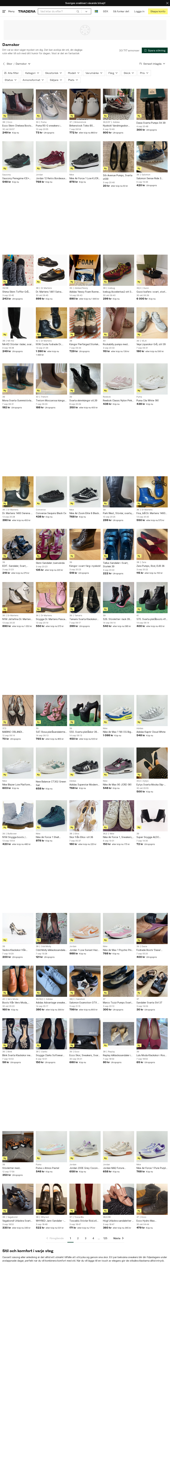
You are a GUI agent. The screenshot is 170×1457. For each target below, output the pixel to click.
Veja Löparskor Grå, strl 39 (151, 344)
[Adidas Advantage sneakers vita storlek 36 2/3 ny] (51, 981)
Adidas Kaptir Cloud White (151, 731)
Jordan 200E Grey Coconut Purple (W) (84, 1168)
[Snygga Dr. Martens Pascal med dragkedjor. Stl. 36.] (51, 597)
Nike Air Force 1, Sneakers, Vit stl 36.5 (117, 837)
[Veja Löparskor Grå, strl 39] (152, 323)
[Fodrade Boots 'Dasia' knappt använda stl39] (152, 928)
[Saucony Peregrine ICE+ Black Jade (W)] (18, 156)
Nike (71, 175)
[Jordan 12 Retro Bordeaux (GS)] (51, 156)
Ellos (77, 834)
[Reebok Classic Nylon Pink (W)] (118, 379)
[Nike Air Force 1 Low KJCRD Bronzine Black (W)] (85, 156)
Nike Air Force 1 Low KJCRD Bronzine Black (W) (84, 178)
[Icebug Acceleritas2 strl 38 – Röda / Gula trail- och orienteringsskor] (118, 270)
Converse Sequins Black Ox (51, 513)
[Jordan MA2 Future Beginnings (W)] (118, 1146)
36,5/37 (106, 122)
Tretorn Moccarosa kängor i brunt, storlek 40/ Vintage (51, 400)
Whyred (45, 1217)
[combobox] (60, 11)
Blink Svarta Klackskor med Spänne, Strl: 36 (17, 1055)
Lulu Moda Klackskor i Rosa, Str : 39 (151, 1055)
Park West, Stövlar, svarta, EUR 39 (117, 513)
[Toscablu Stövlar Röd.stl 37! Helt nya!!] (85, 1199)
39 (37, 122)
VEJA (144, 341)
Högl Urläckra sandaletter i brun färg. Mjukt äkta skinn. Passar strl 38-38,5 (118, 1220)
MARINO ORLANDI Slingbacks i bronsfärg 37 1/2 (16, 732)
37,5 (4, 728)
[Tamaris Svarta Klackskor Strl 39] (85, 597)
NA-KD (10, 341)
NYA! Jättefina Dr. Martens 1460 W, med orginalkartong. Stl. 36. (17, 619)
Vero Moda (12, 999)
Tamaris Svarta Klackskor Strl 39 (83, 619)
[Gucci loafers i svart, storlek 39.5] (152, 270)
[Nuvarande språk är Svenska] (96, 11)
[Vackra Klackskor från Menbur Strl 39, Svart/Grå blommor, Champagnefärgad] (18, 928)
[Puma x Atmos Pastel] (51, 1146)
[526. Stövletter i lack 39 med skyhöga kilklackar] (118, 597)
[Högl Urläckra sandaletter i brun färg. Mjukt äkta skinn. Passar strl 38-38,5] (118, 1199)
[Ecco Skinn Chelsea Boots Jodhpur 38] (18, 104)
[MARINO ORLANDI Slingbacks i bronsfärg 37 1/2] (18, 710)
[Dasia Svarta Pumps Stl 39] (152, 104)
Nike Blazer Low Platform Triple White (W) (16, 784)
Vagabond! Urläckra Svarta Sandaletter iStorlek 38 (17, 1220)
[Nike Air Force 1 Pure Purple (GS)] (152, 1146)
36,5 (105, 834)
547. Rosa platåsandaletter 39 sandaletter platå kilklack (51, 732)
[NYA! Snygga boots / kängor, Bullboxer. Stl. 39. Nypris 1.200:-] (18, 815)
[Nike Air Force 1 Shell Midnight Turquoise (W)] (51, 815)
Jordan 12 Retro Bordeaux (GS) (50, 178)
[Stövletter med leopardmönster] (18, 1146)
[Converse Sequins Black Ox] (51, 491)
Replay (111, 1052)
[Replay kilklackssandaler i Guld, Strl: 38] (118, 1033)
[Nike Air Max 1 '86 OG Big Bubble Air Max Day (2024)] (118, 710)
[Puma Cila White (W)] (152, 379)
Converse (41, 510)
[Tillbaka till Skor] (3, 63)
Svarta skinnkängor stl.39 (83, 400)
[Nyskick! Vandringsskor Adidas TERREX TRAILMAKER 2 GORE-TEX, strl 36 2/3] (118, 104)
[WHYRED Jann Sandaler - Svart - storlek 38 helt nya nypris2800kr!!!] (51, 1199)
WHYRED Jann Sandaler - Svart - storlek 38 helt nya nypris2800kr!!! (50, 1220)
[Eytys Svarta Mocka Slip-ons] (152, 763)
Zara (144, 562)
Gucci (146, 288)
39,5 (138, 288)
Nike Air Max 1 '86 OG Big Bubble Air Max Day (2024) (118, 732)
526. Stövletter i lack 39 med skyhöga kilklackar (116, 619)
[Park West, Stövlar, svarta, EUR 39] (118, 491)
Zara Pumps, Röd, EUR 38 (150, 565)
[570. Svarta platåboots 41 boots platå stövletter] (152, 597)
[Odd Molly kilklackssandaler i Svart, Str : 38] (51, 928)
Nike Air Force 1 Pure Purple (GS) (151, 1168)
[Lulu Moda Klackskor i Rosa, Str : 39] (152, 1033)
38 (3, 122)
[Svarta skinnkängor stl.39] (85, 379)
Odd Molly (46, 946)
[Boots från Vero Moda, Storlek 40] (18, 981)
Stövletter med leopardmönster (11, 1168)
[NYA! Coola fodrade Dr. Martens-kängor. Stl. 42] (51, 323)
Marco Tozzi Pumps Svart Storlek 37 (117, 1002)
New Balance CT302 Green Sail (51, 783)
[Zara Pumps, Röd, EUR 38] (152, 544)
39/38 (5, 288)
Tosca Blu (79, 1217)
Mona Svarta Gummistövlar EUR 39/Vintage (17, 400)
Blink (9, 1052)
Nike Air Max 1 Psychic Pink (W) (118, 950)
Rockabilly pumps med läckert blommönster (115, 344)
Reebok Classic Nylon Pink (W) (117, 400)
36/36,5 (39, 999)
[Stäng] (167, 3)
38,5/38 (107, 1217)
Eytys (146, 781)
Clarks (44, 1052)
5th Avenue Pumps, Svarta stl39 (117, 177)
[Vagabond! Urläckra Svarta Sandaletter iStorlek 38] (18, 1199)
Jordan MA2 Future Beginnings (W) (113, 1168)
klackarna (144, 1260)
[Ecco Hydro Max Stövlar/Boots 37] (152, 1199)
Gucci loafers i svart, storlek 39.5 (152, 291)
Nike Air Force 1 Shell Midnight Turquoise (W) (49, 837)
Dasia (144, 946)
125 (105, 1238)
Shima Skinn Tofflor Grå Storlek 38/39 (15, 291)
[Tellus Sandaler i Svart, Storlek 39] (118, 544)
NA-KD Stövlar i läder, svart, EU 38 (17, 344)
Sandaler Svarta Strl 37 (149, 1002)
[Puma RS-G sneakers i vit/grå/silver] (51, 104)
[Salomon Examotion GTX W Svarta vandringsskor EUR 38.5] (85, 981)
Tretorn (44, 397)
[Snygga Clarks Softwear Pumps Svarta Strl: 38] (51, 1033)
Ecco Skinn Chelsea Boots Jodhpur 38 (16, 125)
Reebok (107, 397)
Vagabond (12, 1217)
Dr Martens (46, 288)
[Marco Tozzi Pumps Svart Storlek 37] (118, 981)
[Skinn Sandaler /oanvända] (51, 544)
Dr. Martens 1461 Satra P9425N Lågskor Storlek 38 (51, 291)
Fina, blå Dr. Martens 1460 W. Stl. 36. (150, 513)
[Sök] (78, 11)
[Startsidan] (27, 11)
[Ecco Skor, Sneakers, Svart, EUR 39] (85, 1033)
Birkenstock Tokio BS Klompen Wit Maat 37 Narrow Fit (81, 125)
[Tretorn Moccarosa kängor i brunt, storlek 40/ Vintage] (51, 379)
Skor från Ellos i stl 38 (81, 837)
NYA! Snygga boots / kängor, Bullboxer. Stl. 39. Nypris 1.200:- (16, 837)
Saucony (6, 175)
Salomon (146, 175)
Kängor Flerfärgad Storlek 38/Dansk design (83, 344)
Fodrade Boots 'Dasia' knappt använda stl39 (148, 950)
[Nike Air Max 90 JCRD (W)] (118, 763)
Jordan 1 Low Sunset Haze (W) (84, 950)
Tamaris (78, 615)
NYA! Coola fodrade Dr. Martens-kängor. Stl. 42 (49, 344)
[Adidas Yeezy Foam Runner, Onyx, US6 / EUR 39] (85, 270)
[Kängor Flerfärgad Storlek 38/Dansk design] (85, 323)
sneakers (133, 1257)
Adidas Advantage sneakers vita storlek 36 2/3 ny (51, 1002)
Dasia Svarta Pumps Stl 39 (151, 122)
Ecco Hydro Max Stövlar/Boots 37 (145, 1220)
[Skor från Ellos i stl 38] (85, 815)
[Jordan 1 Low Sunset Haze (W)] (85, 928)
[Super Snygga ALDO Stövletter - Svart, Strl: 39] (152, 815)
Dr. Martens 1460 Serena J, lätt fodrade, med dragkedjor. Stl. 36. (17, 513)
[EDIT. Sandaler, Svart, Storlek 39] (18, 544)
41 (137, 615)
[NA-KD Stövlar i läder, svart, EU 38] (18, 323)
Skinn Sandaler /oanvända (50, 562)
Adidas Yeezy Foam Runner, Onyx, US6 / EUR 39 (84, 291)
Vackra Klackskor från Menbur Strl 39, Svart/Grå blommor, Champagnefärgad (16, 950)
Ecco (9, 122)
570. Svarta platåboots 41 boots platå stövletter (151, 619)
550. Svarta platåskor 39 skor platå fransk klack (83, 732)
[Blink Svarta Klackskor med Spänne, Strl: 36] (18, 1033)
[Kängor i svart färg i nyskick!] (85, 544)
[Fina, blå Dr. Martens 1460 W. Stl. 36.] (152, 491)
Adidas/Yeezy (81, 288)
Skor (9, 63)
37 (70, 122)
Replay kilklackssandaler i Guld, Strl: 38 (117, 1055)
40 (104, 341)
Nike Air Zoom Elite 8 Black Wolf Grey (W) (84, 513)
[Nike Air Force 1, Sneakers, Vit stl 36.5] (118, 815)
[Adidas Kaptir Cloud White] (152, 710)
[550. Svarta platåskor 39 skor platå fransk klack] (85, 710)
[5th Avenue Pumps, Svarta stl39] (118, 156)
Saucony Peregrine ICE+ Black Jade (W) (15, 178)
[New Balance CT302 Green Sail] (51, 763)
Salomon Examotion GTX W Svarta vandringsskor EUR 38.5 (84, 1002)
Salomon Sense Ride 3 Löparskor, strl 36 (148, 178)
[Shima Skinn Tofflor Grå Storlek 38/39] (18, 270)
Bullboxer (12, 834)
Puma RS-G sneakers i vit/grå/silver (48, 125)
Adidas (116, 122)
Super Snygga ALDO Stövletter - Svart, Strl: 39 (151, 837)
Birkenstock (80, 122)
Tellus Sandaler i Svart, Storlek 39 (115, 564)
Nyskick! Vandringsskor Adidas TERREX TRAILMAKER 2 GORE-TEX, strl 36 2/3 (117, 125)
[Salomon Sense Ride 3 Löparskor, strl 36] (152, 156)
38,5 (71, 999)
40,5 (138, 781)
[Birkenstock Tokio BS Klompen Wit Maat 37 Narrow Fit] (85, 104)
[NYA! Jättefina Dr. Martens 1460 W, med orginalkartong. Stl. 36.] (18, 597)
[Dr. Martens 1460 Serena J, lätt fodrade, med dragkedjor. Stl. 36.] (18, 491)
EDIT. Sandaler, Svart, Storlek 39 (14, 566)
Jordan (39, 175)
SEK (105, 11)
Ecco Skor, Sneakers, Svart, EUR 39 (84, 1055)
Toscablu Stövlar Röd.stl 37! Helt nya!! (83, 1220)
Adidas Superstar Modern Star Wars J (83, 784)
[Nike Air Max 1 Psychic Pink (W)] (118, 928)
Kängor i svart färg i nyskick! (85, 565)
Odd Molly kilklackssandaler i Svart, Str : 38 (51, 950)
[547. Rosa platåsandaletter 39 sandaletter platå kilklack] (51, 710)
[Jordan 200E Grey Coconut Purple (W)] (85, 1146)
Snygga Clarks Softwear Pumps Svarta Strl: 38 (49, 1055)
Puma (43, 122)
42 (37, 341)
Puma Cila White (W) (147, 400)
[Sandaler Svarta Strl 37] (152, 981)
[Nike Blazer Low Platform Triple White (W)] (18, 763)
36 (137, 175)
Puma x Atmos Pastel (47, 1168)
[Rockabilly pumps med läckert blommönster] (118, 323)
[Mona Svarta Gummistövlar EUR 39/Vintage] (18, 379)
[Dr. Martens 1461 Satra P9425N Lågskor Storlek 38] (51, 270)
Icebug (111, 288)
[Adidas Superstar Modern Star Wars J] (85, 763)
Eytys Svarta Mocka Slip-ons (150, 784)
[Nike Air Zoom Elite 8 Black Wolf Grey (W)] (85, 491)
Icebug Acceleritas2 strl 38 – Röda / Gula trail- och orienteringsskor (118, 291)
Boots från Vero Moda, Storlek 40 (15, 1002)
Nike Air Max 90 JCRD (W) (117, 784)
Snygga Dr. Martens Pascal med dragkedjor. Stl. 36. (51, 619)
